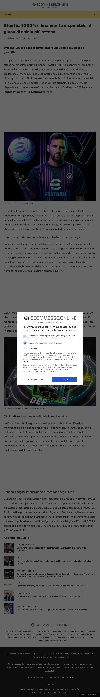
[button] (50, 348)
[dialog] (50, 348)
